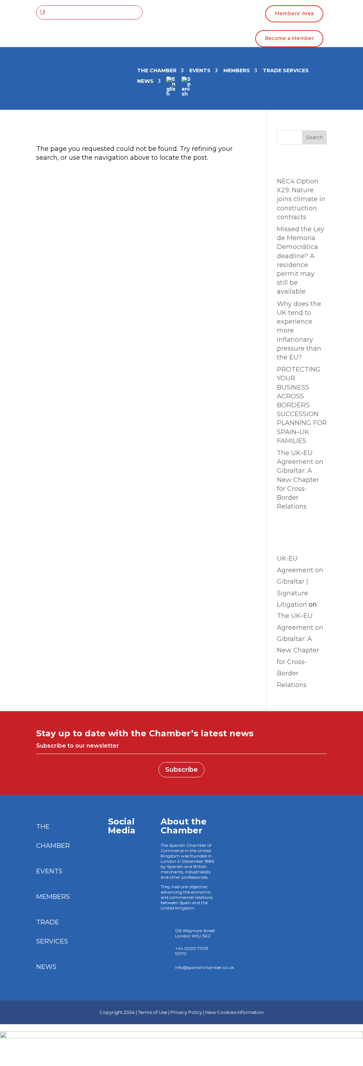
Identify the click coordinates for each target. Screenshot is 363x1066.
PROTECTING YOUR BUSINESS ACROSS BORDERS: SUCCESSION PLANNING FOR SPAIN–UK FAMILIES (302, 405)
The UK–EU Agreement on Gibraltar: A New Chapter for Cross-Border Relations (300, 479)
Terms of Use (152, 1012)
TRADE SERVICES (286, 71)
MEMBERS (236, 71)
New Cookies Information (234, 1012)
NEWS (145, 81)
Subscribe (181, 769)
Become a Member (289, 38)
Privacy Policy (186, 1012)
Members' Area (294, 13)
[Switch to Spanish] (186, 89)
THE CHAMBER (157, 71)
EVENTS (200, 71)
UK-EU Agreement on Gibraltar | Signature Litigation (300, 581)
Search (314, 137)
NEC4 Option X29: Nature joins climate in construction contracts (301, 199)
